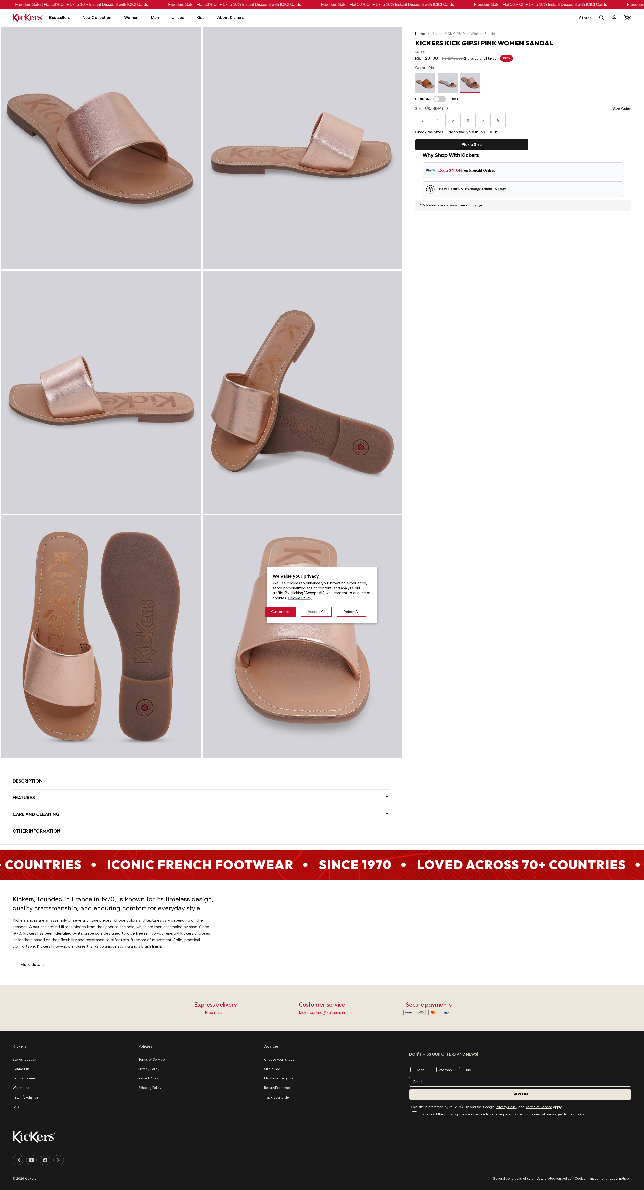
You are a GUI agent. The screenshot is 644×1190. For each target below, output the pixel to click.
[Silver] (449, 84)
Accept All (316, 611)
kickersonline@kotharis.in (322, 1012)
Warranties (21, 1088)
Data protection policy (554, 1178)
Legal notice (619, 1178)
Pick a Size (472, 144)
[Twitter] (58, 1160)
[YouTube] (31, 1160)
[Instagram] (18, 1160)
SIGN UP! (520, 1094)
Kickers (30, 1178)
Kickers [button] (19, 1046)
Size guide (272, 1069)
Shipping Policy (150, 1088)
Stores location (24, 1059)
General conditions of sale (513, 1178)
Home (420, 34)
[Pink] (470, 84)
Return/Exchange (25, 1097)
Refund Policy (148, 1078)
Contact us (21, 1069)
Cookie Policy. (300, 598)
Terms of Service (539, 1107)
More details (32, 964)
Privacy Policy (506, 1107)
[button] (97, 18)
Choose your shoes (279, 1059)
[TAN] (426, 84)
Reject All (351, 611)
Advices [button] (271, 1046)
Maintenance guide (278, 1078)
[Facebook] (45, 1160)
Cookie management (591, 1178)
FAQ (16, 1107)
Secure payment (25, 1078)
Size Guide (622, 109)
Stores (585, 17)
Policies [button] (145, 1046)
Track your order (277, 1097)
